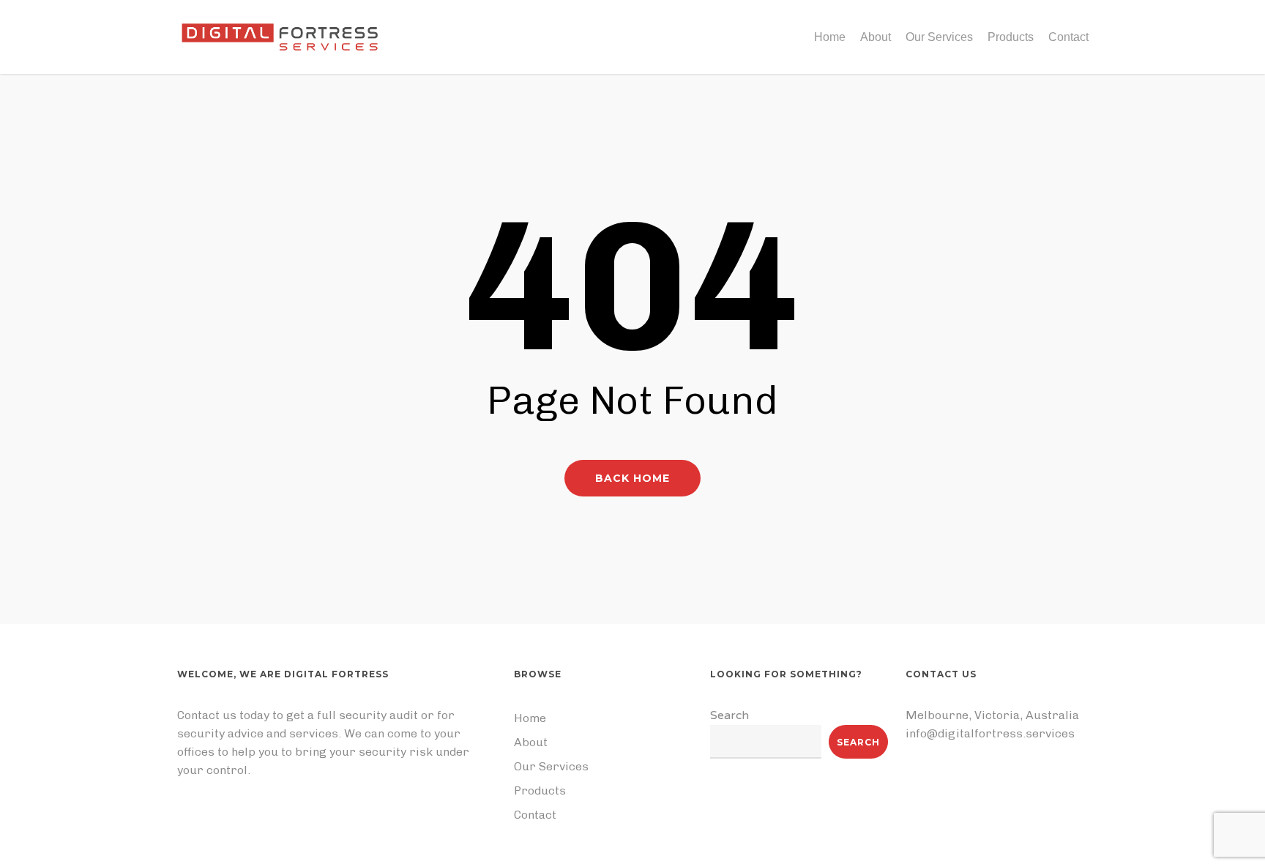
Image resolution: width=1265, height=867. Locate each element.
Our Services (551, 766)
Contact (535, 815)
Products (540, 790)
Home (530, 718)
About (531, 742)
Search (729, 715)
